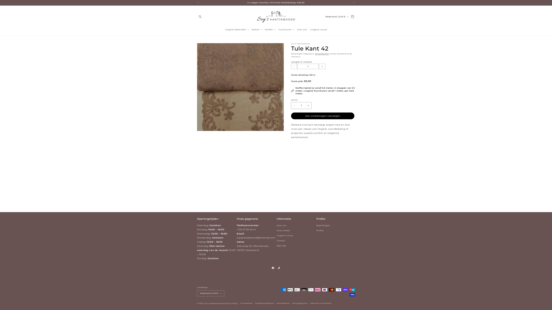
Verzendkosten (322, 54)
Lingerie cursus (285, 235)
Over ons (281, 225)
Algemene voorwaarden (320, 303)
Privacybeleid (246, 303)
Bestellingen (323, 225)
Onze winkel (283, 230)
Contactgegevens (300, 303)
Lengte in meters (301, 62)
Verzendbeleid (283, 303)
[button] (200, 17)
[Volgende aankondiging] (354, 2)
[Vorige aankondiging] (198, 2)
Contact (281, 240)
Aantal (294, 100)
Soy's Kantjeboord (212, 303)
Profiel (320, 230)
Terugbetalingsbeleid (264, 303)
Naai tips (281, 245)
